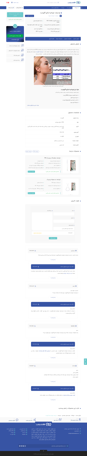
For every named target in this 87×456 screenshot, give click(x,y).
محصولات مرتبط (59, 39)
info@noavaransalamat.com (73, 433)
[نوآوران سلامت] (74, 2)
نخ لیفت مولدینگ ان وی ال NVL (52, 158)
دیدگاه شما (49, 210)
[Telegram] (21, 446)
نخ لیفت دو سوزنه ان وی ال (53, 179)
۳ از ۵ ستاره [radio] (37, 233)
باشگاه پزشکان (18, 7)
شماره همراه (71, 225)
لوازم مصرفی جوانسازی (66, 415)
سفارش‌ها (24, 434)
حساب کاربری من (23, 429)
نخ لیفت (57, 16)
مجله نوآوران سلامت (55, 7)
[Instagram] (19, 446)
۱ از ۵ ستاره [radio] (40, 233)
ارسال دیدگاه (53, 238)
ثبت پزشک (10, 7)
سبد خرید (24, 432)
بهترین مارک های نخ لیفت (44, 351)
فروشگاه (76, 7)
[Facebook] (25, 446)
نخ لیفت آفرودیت (29, 16)
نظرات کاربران (51, 39)
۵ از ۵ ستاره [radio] (34, 233)
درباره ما (62, 7)
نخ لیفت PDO (35, 151)
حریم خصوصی (23, 430)
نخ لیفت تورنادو (28, 151)
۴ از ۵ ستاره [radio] (36, 233)
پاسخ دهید (53, 259)
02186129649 (76, 431)
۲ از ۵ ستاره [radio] (39, 233)
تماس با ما (69, 7)
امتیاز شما (70, 233)
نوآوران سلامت (78, 415)
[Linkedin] (23, 446)
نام (72, 210)
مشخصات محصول (67, 39)
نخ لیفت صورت (51, 16)
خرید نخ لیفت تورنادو (67, 273)
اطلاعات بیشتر (31, 171)
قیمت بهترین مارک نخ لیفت (69, 395)
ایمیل (72, 218)
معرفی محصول (76, 39)
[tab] (76, 39)
